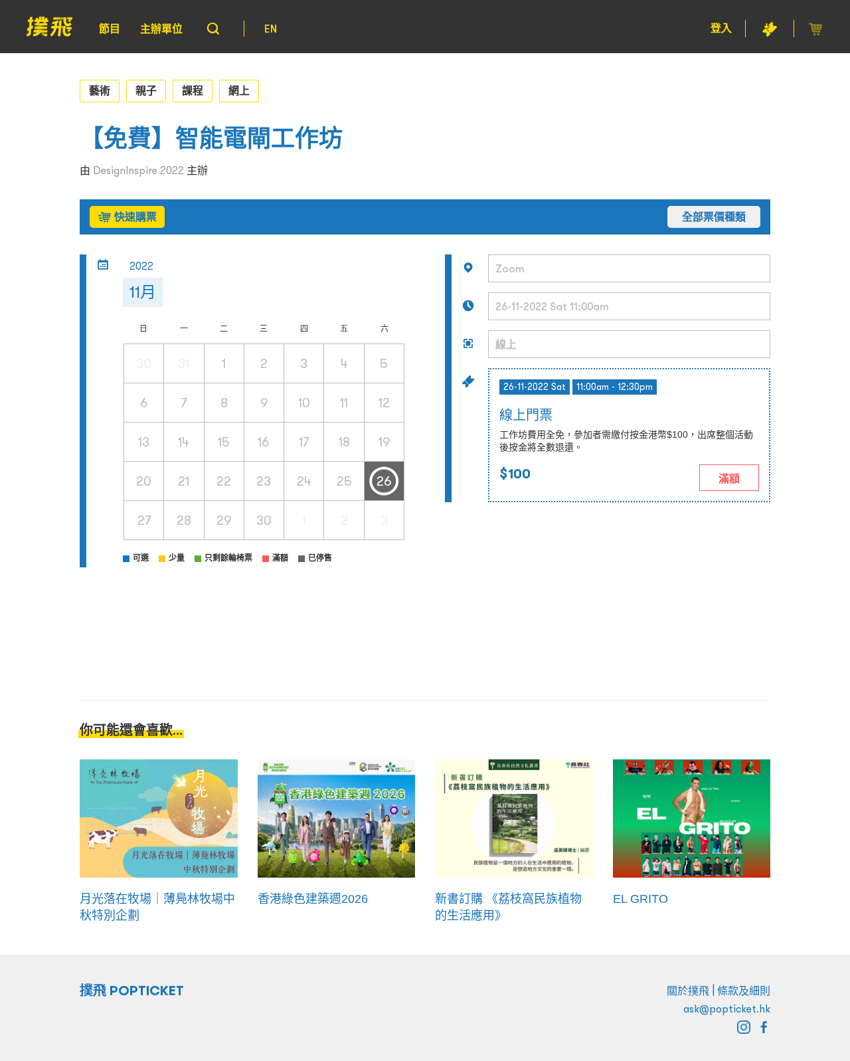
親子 (146, 90)
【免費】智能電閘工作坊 (211, 138)
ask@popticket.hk (726, 1008)
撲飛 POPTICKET (132, 990)
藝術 (99, 90)
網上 (239, 90)
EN (270, 28)
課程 (192, 90)
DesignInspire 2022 (138, 170)
